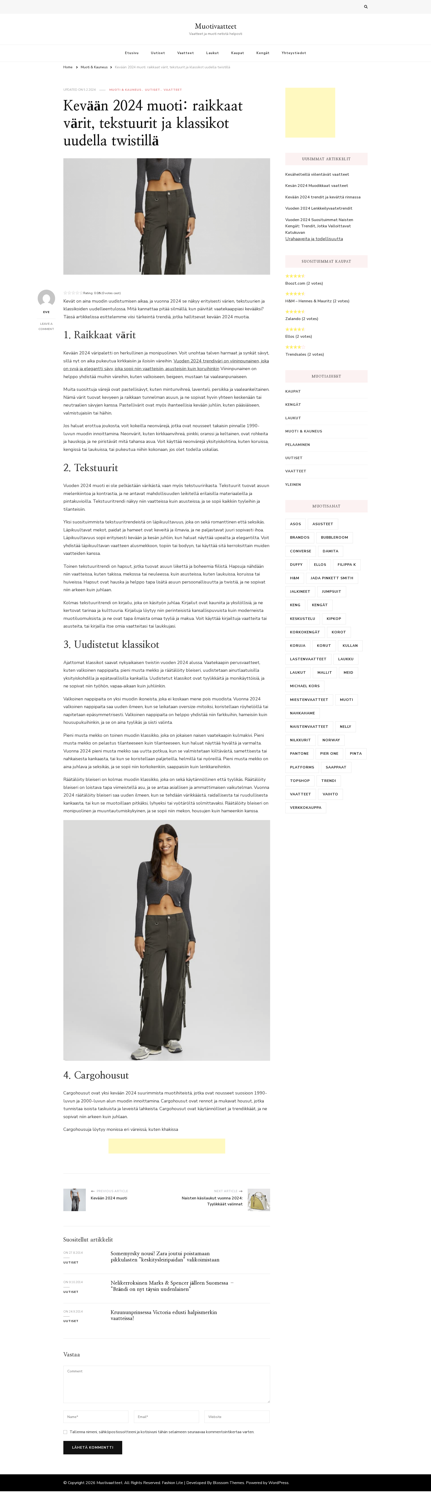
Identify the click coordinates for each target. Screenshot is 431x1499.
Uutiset (158, 53)
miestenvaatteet (309, 699)
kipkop (334, 618)
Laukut (212, 53)
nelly (345, 726)
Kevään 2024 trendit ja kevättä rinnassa (323, 197)
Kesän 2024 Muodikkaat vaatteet (316, 185)
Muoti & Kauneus (125, 90)
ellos (320, 564)
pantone (299, 753)
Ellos (289, 336)
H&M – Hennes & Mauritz (308, 301)
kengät (320, 605)
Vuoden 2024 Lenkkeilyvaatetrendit (318, 208)
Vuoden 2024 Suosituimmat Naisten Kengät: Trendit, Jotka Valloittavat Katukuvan (319, 226)
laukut (298, 672)
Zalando (293, 319)
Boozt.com (295, 283)
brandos (300, 537)
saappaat (336, 767)
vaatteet (300, 794)
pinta (356, 753)
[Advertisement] (166, 1146)
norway (331, 740)
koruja (298, 645)
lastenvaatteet (308, 659)
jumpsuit (331, 591)
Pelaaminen (297, 444)
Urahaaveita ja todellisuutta (314, 239)
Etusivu (132, 53)
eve (46, 312)
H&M (294, 578)
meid (348, 672)
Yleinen (293, 484)
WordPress (278, 1483)
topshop (300, 780)
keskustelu (302, 618)
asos (295, 524)
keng (295, 605)
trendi (328, 780)
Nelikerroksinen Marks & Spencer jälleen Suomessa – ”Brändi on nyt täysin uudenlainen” (172, 1286)
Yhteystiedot (294, 53)
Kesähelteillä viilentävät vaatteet (317, 174)
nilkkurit (300, 740)
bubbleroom (334, 537)
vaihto (330, 794)
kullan (350, 645)
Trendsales (295, 354)
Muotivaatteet (215, 26)
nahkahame (302, 713)
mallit (325, 672)
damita (330, 551)
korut (324, 645)
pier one (329, 753)
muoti (346, 699)
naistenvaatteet (309, 726)
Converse (300, 551)
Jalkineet (300, 591)
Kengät (263, 53)
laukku (346, 659)
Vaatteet (185, 53)
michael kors (305, 686)
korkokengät (305, 632)
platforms (302, 767)
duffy (296, 564)
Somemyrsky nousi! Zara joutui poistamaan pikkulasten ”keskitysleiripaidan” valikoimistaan (165, 1257)
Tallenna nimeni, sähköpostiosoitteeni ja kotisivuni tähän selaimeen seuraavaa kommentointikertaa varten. (162, 1432)
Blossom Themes (228, 1483)
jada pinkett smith (332, 578)
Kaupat (237, 53)
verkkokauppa (306, 807)
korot (339, 632)
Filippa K (347, 564)
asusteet (323, 524)
